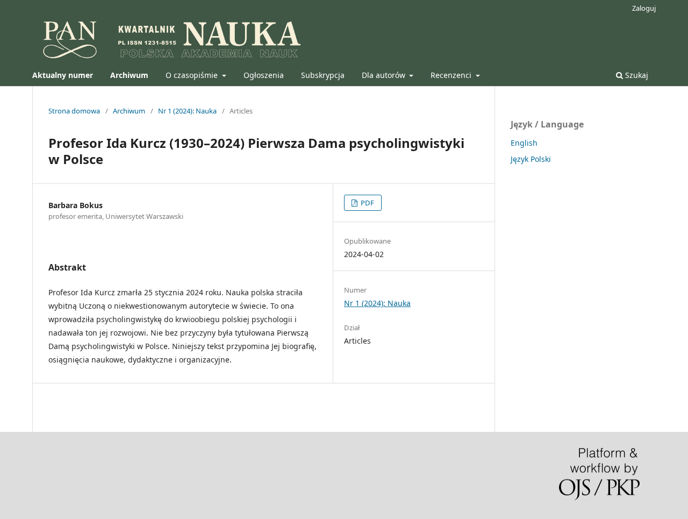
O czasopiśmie (193, 75)
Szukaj (635, 75)
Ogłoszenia (263, 75)
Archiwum (129, 111)
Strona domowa (74, 111)
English (524, 143)
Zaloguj (644, 8)
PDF (366, 203)
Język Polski (531, 159)
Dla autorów (384, 75)
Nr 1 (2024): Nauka (187, 111)
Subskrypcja (323, 75)
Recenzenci (452, 75)
